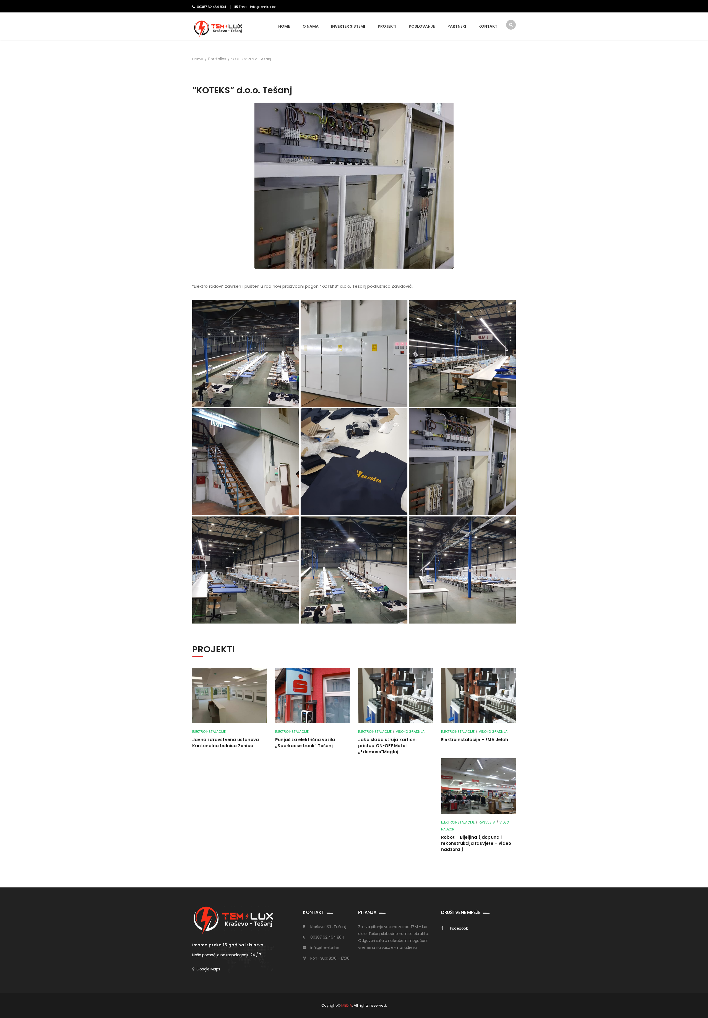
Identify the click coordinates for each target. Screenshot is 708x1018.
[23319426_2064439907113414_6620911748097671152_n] (462, 353)
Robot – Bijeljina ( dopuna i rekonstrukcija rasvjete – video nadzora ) (476, 843)
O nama (311, 26)
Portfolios (217, 59)
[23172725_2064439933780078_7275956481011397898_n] (245, 570)
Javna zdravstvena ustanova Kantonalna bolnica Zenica (225, 743)
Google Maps (208, 969)
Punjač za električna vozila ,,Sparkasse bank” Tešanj (305, 743)
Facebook (459, 928)
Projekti (387, 26)
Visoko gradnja (410, 731)
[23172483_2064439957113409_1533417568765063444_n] (462, 570)
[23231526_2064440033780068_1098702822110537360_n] (354, 461)
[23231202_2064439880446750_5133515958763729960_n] (462, 461)
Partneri (456, 26)
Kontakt (487, 26)
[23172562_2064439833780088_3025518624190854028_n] (354, 570)
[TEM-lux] (218, 28)
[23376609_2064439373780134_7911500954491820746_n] (354, 353)
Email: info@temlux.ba (258, 6)
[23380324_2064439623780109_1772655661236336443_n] (245, 353)
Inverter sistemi (348, 26)
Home (284, 26)
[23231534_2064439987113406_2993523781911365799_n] (245, 461)
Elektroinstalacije (209, 731)
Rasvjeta (487, 822)
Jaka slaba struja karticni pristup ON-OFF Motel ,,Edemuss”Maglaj (387, 746)
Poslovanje (422, 26)
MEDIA (346, 1005)
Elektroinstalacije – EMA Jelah (474, 739)
